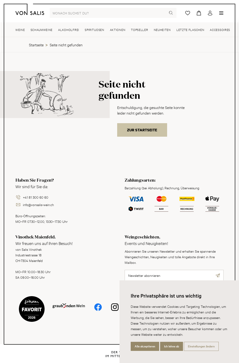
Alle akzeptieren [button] (145, 346)
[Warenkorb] (198, 13)
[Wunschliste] (187, 13)
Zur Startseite (142, 129)
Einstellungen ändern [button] (201, 346)
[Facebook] (98, 310)
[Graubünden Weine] (69, 312)
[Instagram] (114, 310)
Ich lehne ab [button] (171, 346)
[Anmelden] (210, 13)
